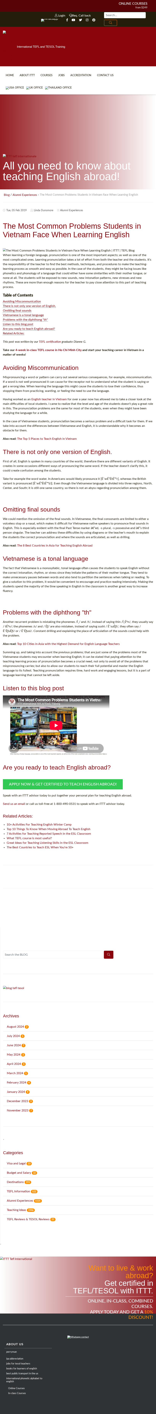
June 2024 (15, 1045)
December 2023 (19, 1101)
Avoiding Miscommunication (22, 301)
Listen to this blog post (18, 324)
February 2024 (18, 1082)
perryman (11, 1352)
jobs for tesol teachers (18, 1364)
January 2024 (17, 1091)
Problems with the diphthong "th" (25, 319)
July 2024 (15, 1036)
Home (10, 75)
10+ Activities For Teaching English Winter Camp (39, 824)
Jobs (61, 75)
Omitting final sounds (17, 310)
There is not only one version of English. (29, 306)
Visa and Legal (18, 1163)
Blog (7, 195)
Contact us (105, 75)
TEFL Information (21, 1191)
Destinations (18, 1182)
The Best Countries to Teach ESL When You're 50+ (40, 847)
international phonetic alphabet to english (24, 1380)
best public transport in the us (22, 1373)
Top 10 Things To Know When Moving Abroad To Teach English (48, 829)
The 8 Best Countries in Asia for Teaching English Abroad (54, 545)
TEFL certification (50, 341)
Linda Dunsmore (43, 210)
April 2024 (15, 1063)
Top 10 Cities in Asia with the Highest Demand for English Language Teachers (68, 643)
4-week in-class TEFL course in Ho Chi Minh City (48, 350)
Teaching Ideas (20, 1210)
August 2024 (17, 1026)
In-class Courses (17, 1393)
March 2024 (17, 1073)
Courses (47, 75)
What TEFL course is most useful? (29, 838)
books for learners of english (21, 1368)
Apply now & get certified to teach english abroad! (63, 784)
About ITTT (27, 75)
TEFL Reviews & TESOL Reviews (30, 1219)
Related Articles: (13, 333)
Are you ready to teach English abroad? (29, 328)
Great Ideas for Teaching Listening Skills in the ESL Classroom (47, 842)
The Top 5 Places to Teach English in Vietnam (47, 438)
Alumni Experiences (25, 195)
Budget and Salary (21, 1172)
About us (14, 1344)
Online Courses (133, 4)
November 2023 (19, 1110)
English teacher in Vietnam (49, 399)
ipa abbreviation (14, 1359)
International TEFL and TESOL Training (41, 46)
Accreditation (80, 75)
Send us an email (14, 803)
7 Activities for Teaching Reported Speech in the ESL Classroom (49, 833)
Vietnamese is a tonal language (23, 315)
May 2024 (15, 1054)
